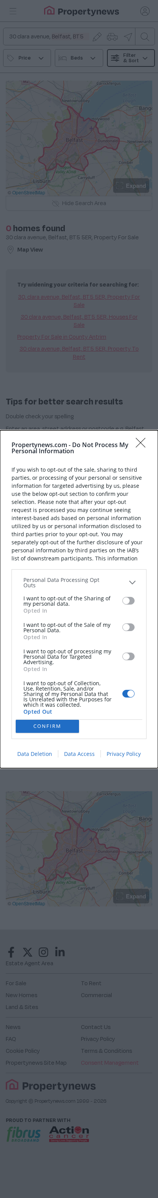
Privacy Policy (124, 753)
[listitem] (79, 582)
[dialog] (79, 599)
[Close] (143, 445)
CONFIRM (47, 725)
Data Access (79, 753)
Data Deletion (34, 753)
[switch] (128, 601)
